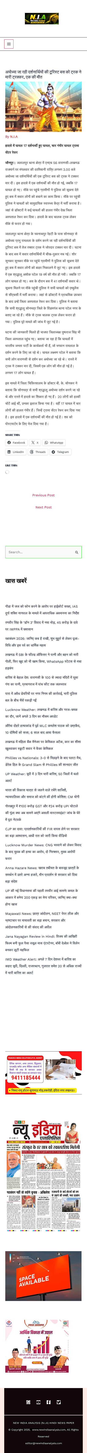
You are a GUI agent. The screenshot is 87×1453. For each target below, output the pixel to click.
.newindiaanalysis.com (51, 1429)
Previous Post (43, 495)
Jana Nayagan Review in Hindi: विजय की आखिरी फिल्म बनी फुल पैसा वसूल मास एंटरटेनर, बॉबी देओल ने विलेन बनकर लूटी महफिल (42, 943)
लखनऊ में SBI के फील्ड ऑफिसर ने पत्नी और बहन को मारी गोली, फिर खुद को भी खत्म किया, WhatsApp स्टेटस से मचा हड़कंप (43, 661)
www (35, 1429)
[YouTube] (38, 1402)
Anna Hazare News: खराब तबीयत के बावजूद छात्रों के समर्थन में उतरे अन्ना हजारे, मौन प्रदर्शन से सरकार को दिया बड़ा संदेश (42, 874)
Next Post (43, 507)
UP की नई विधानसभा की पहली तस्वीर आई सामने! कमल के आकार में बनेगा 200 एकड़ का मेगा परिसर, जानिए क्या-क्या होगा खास (41, 897)
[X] (59, 1402)
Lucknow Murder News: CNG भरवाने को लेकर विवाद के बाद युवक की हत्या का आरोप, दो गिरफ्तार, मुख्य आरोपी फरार (43, 852)
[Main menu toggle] (9, 44)
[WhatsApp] (28, 1402)
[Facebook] (48, 1402)
